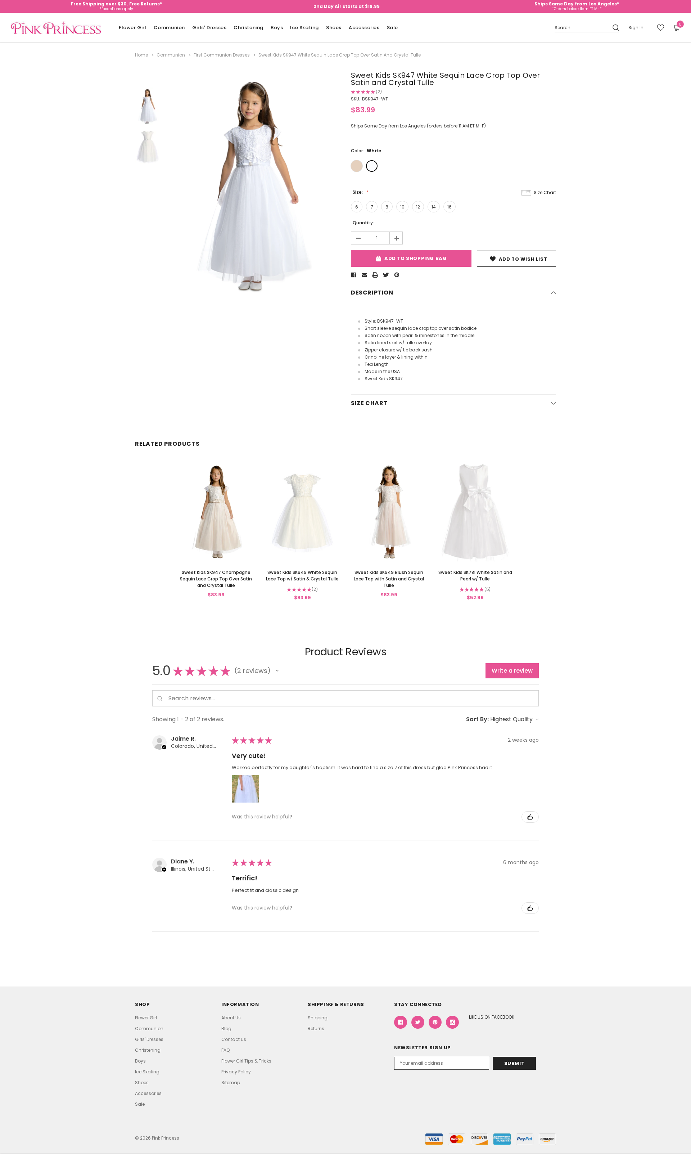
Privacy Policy (236, 1072)
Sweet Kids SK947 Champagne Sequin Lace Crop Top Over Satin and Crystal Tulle (216, 578)
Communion (169, 27)
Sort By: (477, 719)
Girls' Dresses (209, 27)
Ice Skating (304, 27)
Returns (316, 1028)
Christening (248, 27)
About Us (231, 1018)
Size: (358, 192)
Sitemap (230, 1082)
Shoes (334, 27)
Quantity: (363, 223)
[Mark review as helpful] (530, 817)
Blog (226, 1028)
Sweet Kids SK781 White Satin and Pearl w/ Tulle (475, 575)
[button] (277, 670)
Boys (277, 27)
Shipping (318, 1018)
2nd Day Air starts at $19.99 (346, 6)
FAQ (225, 1050)
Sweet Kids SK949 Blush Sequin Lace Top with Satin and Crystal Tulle (389, 578)
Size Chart (545, 192)
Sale (392, 27)
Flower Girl (132, 27)
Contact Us (233, 1039)
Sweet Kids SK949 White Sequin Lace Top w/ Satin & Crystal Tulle (302, 575)
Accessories (364, 27)
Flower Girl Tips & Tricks (246, 1061)
